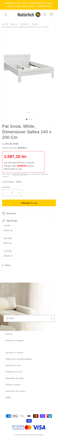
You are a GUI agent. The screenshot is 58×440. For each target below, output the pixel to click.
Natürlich (24, 435)
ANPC (8, 397)
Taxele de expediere (19, 174)
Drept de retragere (15, 340)
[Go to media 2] (29, 119)
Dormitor (24, 24)
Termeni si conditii (14, 352)
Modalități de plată (15, 378)
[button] (6, 14)
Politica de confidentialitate (19, 359)
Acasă (5, 24)
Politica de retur (13, 365)
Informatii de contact (16, 391)
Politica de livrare (14, 372)
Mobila (14, 24)
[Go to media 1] (26, 119)
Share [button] (8, 265)
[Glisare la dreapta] (35, 112)
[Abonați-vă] (51, 318)
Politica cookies (13, 385)
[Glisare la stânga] (23, 112)
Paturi (35, 24)
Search (9, 334)
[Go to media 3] (31, 119)
